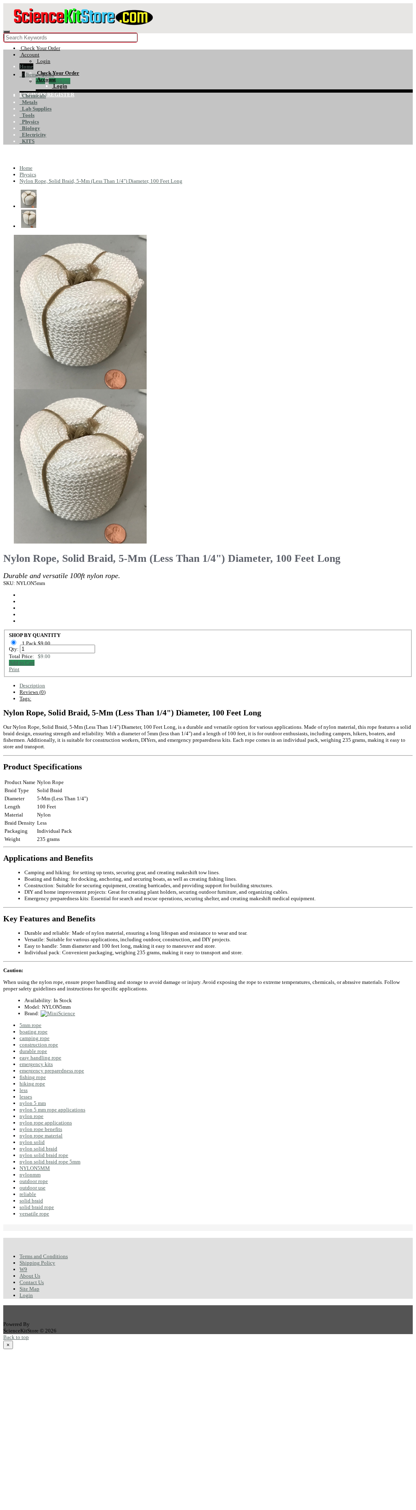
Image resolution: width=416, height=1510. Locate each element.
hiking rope (32, 1084)
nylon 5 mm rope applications (52, 1110)
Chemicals (33, 96)
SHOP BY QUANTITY (35, 635)
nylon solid (32, 1142)
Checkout (59, 81)
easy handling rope (40, 1058)
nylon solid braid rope (44, 1155)
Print (14, 669)
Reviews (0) (33, 692)
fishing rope (33, 1077)
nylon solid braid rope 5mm (50, 1162)
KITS (27, 141)
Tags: (25, 698)
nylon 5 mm (33, 1103)
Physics (29, 122)
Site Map (29, 1289)
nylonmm (30, 1175)
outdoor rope (34, 1181)
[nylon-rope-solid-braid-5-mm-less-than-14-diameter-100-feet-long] (80, 386)
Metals (28, 102)
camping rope (35, 1038)
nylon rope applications (46, 1123)
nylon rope (31, 1116)
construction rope (39, 1045)
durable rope (33, 1051)
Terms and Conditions (44, 1256)
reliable (28, 1194)
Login (26, 1295)
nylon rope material (41, 1136)
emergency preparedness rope (52, 1071)
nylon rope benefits (41, 1129)
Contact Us (32, 1282)
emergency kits (36, 1064)
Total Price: (29, 656)
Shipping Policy (37, 1263)
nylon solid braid (38, 1149)
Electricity (33, 135)
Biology (30, 128)
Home (26, 66)
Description (32, 685)
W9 (23, 1269)
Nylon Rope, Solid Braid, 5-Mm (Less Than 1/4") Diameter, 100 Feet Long (101, 181)
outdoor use (33, 1188)
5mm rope (30, 1025)
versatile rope (34, 1214)
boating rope (34, 1032)
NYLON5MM (35, 1168)
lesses (26, 1097)
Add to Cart (22, 663)
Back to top (16, 1337)
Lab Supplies (36, 109)
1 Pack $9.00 (37, 643)
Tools (27, 115)
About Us (30, 1276)
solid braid (31, 1201)
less (24, 1090)
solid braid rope (37, 1207)
